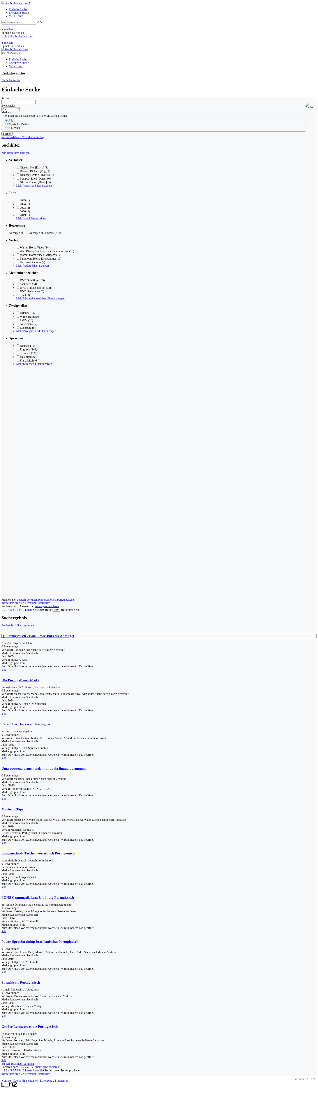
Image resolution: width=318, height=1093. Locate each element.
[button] (311, 106)
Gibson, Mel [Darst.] (32, 167)
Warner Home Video (32, 247)
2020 (23, 211)
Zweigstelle (8, 105)
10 (22, 609)
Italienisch (26, 356)
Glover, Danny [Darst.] (33, 182)
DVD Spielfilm (29, 280)
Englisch (25, 349)
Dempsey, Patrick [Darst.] (35, 174)
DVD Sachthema (30, 291)
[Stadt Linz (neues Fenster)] (9, 1086)
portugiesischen (66, 599)
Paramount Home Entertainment (38, 258)
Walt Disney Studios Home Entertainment (44, 251)
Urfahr (24, 312)
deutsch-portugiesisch (29, 599)
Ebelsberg (25, 327)
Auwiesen (26, 324)
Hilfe (4, 36)
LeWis (23, 320)
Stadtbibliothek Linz (21, 36)
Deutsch (24, 345)
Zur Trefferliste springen (15, 152)
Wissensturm (27, 316)
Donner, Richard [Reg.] (33, 171)
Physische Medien (18, 124)
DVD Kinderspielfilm (32, 287)
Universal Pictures (30, 262)
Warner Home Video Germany (38, 254)
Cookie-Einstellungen (25, 1080)
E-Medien (14, 127)
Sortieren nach (9, 606)
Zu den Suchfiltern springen (17, 625)
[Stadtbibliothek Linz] (14, 3)
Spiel (23, 295)
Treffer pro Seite (70, 609)
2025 (23, 200)
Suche (5, 98)
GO (39, 22)
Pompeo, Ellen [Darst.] (33, 178)
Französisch (27, 360)
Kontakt (6, 1080)
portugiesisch (49, 599)
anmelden (7, 29)
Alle (10, 120)
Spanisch (25, 353)
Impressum (62, 1080)
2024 (23, 204)
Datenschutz (47, 1080)
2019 (23, 215)
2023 (23, 207)
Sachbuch (25, 284)
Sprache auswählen (12, 32)
